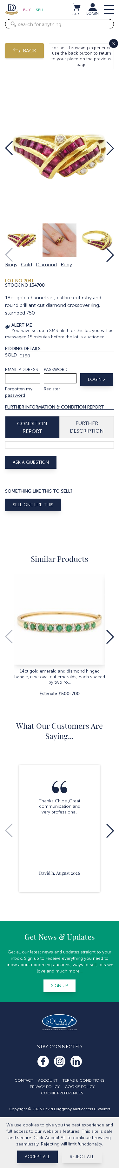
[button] (9, 148)
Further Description (87, 427)
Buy (27, 10)
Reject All (82, 1156)
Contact (24, 1080)
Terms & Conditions (83, 1080)
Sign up (59, 985)
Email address (21, 369)
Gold (26, 264)
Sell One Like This (33, 504)
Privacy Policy (45, 1087)
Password (56, 369)
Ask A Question (31, 462)
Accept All (37, 1156)
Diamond (46, 264)
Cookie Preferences (62, 1093)
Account (47, 1080)
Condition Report (32, 427)
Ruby (66, 264)
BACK (29, 50)
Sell (40, 10)
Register (52, 389)
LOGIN (92, 13)
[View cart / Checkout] (76, 7)
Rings (11, 264)
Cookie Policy (80, 1087)
